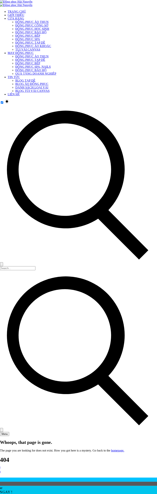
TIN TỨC (14, 77)
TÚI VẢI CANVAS (27, 49)
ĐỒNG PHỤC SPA (27, 39)
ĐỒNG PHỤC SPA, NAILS (33, 66)
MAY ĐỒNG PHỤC (21, 53)
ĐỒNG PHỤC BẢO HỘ (31, 32)
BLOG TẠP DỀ (25, 80)
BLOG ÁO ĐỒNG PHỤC (31, 84)
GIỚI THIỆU (16, 15)
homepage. (117, 450)
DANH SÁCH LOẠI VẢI (31, 87)
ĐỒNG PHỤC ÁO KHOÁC (33, 46)
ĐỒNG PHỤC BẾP (27, 35)
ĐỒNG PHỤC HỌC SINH (32, 28)
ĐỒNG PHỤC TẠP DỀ (30, 42)
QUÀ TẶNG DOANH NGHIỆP (35, 73)
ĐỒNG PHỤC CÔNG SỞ (31, 25)
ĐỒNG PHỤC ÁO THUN (32, 22)
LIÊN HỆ (14, 94)
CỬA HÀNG (16, 18)
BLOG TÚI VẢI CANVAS (32, 90)
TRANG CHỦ (17, 11)
